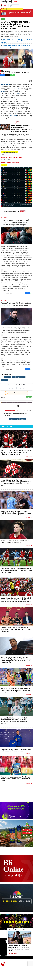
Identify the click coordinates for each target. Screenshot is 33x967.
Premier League (5, 84)
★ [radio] (9, 388)
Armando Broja (12, 115)
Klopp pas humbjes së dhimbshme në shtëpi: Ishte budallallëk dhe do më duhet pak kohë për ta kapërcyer (16, 40)
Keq (17, 419)
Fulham (17, 93)
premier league (4, 380)
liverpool (18, 377)
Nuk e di (23, 419)
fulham (13, 377)
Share (3, 74)
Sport (2, 19)
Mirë (12, 419)
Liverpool (16, 88)
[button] (3, 963)
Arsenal (3, 91)
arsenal (23, 377)
